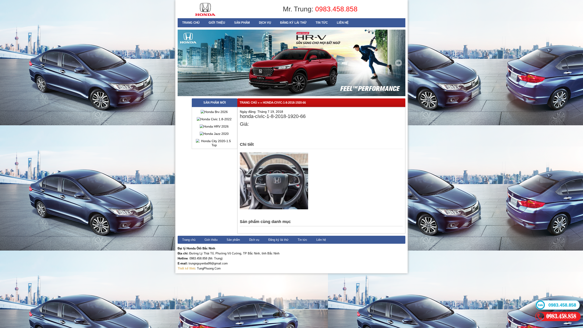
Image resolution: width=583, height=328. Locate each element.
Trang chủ (190, 22)
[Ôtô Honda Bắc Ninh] (205, 17)
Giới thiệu (217, 22)
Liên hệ (343, 22)
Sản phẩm (242, 22)
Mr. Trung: (299, 9)
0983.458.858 (336, 9)
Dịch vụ (265, 22)
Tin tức (322, 22)
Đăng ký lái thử (293, 22)
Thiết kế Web (186, 268)
